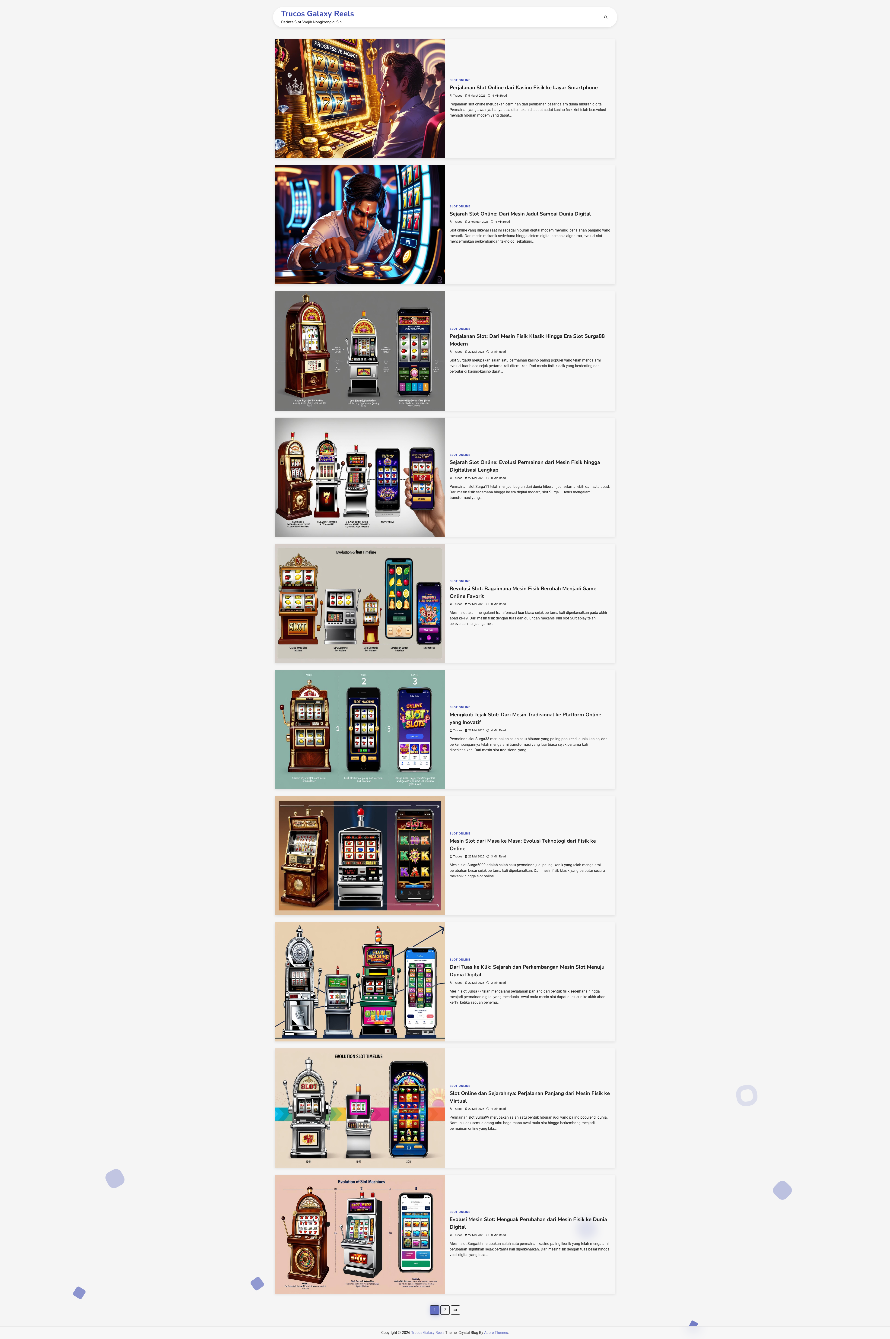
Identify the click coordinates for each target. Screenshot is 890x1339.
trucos (457, 95)
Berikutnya (455, 1310)
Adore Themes (496, 1332)
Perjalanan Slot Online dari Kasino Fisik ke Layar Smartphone (524, 87)
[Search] (605, 17)
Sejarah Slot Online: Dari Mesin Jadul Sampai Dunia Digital (520, 213)
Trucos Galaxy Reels (317, 13)
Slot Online (460, 80)
